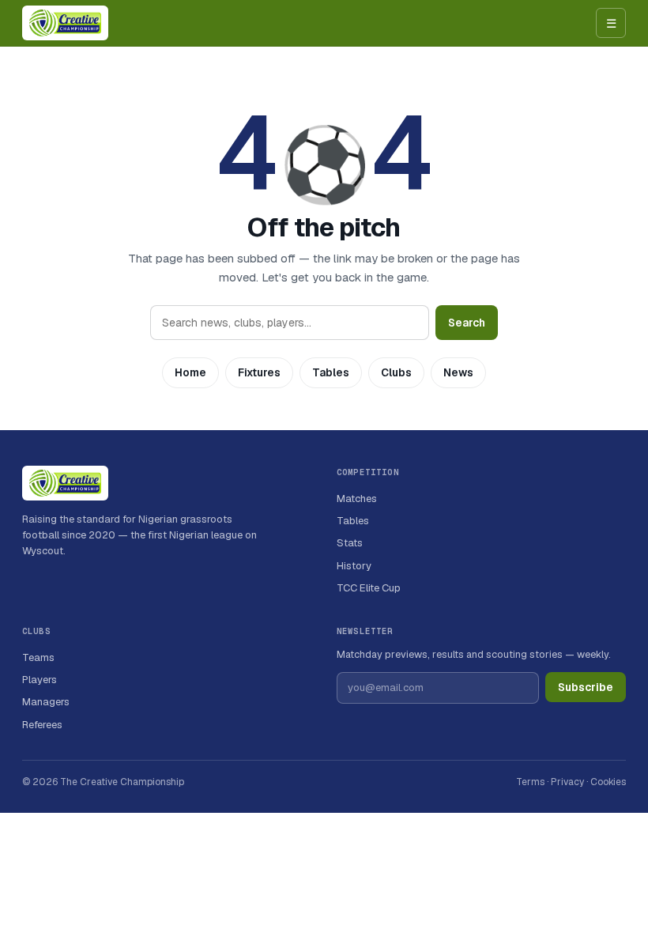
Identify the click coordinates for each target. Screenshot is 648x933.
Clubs (396, 372)
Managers (46, 701)
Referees (42, 724)
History (354, 565)
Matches (357, 498)
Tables (330, 372)
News (458, 372)
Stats (350, 543)
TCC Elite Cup (369, 588)
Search (466, 322)
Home (190, 372)
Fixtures (259, 372)
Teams (38, 657)
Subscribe (585, 687)
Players (39, 679)
